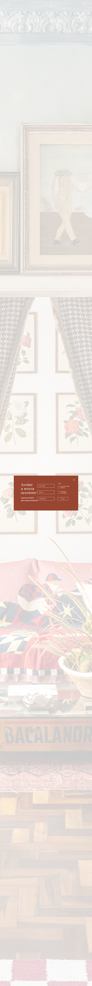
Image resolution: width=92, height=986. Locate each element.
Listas (59, 483)
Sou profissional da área (65, 487)
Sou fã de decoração (64, 492)
